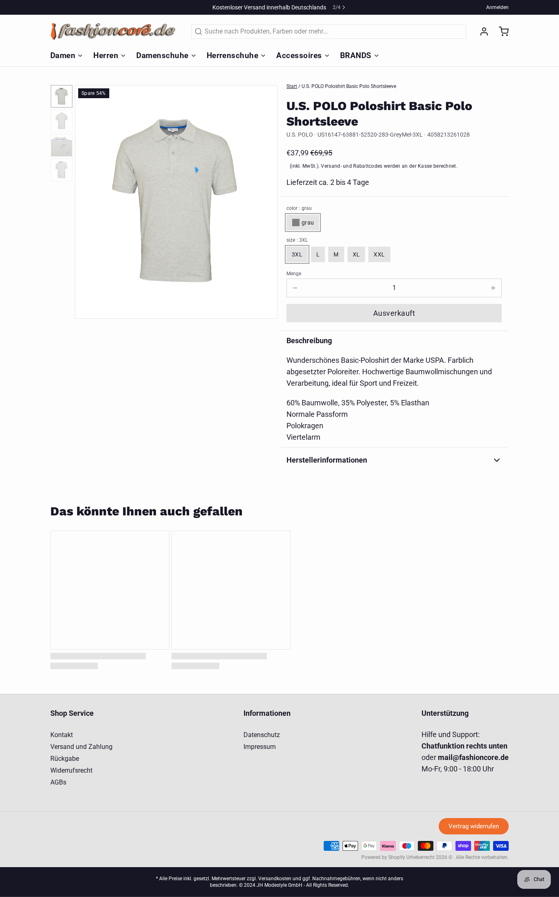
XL (356, 254)
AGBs (58, 782)
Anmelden (497, 7)
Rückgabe (64, 758)
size (297, 240)
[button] (394, 313)
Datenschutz (261, 735)
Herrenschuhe (233, 55)
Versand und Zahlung (81, 747)
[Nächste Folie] (264, 201)
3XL (297, 254)
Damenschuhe (162, 55)
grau (308, 222)
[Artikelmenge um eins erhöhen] (493, 288)
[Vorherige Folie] (87, 201)
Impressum (259, 747)
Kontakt (61, 735)
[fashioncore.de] (115, 31)
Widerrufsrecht (71, 770)
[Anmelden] (481, 31)
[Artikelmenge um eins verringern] (295, 288)
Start (291, 86)
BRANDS (356, 55)
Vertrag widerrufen (474, 826)
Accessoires (299, 55)
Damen (62, 55)
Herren (105, 55)
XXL (379, 254)
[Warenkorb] (500, 31)
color (299, 208)
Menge (293, 274)
